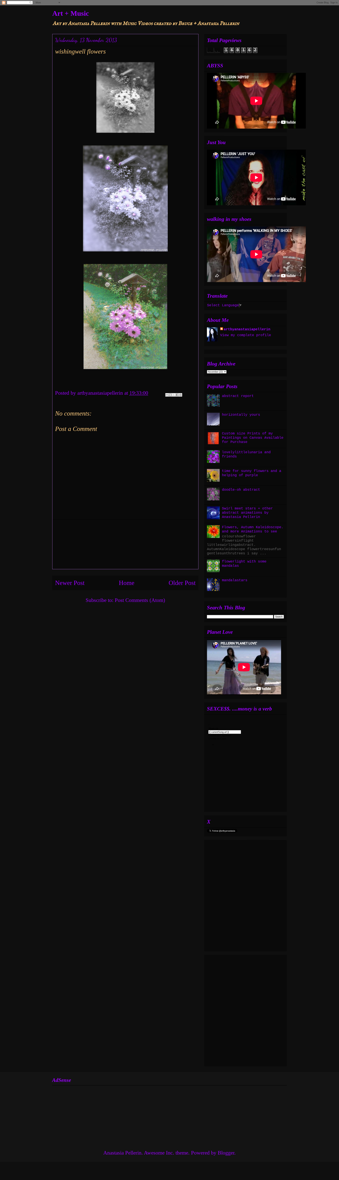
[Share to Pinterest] (180, 395)
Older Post (182, 582)
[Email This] (167, 395)
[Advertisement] (125, 544)
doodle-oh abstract (241, 490)
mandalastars (234, 580)
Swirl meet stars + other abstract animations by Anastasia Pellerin (247, 512)
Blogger (226, 1153)
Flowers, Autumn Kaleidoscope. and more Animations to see (252, 529)
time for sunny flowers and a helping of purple (251, 473)
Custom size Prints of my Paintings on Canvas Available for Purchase (252, 437)
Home (126, 582)
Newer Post (70, 582)
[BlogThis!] (170, 395)
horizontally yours (241, 415)
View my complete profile (245, 335)
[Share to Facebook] (177, 395)
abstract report (238, 396)
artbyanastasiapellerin (247, 329)
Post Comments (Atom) (140, 600)
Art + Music (70, 13)
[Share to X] (174, 395)
